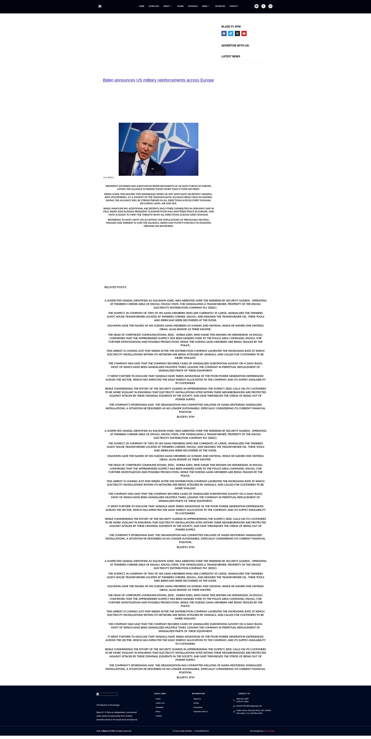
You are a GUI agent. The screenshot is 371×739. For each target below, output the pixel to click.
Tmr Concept (269, 731)
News (204, 6)
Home (141, 6)
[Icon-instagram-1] (270, 6)
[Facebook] (256, 6)
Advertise (220, 6)
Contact (233, 6)
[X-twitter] (263, 6)
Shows (180, 6)
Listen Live (154, 6)
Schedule (193, 6)
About (166, 6)
